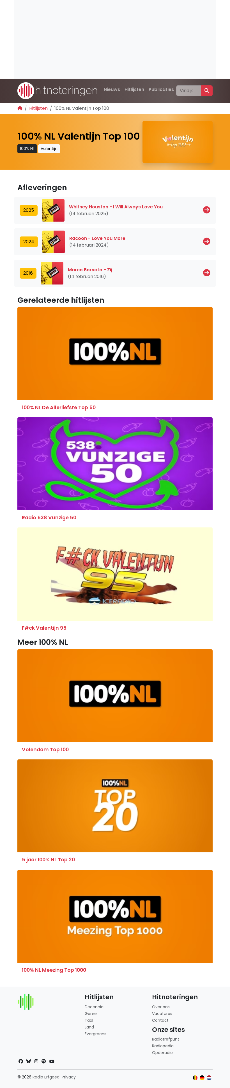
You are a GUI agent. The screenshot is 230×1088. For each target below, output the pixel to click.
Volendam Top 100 (45, 749)
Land (89, 1027)
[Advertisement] (115, 39)
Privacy (69, 1077)
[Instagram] (36, 1061)
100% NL (27, 148)
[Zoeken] (207, 90)
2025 (28, 210)
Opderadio (162, 1052)
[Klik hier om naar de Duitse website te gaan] (202, 1077)
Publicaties (161, 89)
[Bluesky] (28, 1061)
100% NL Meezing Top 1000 (54, 970)
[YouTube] (52, 1061)
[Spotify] (43, 1061)
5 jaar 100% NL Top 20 (48, 859)
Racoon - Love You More (97, 238)
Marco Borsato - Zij (90, 270)
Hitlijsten (134, 89)
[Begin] (19, 108)
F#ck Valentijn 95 (44, 628)
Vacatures (162, 1013)
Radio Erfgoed (46, 1077)
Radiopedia (163, 1046)
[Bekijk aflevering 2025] (206, 210)
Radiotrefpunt (165, 1039)
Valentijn (49, 148)
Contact (160, 1020)
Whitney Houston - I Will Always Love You (116, 207)
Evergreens (95, 1034)
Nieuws (112, 89)
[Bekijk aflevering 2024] (206, 241)
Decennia (94, 1007)
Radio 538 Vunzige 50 (49, 517)
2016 (28, 273)
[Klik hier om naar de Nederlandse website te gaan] (209, 1077)
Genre (91, 1013)
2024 (28, 241)
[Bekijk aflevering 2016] (206, 273)
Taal (89, 1020)
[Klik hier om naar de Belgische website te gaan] (195, 1077)
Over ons (161, 1007)
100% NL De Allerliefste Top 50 (59, 407)
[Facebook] (20, 1061)
